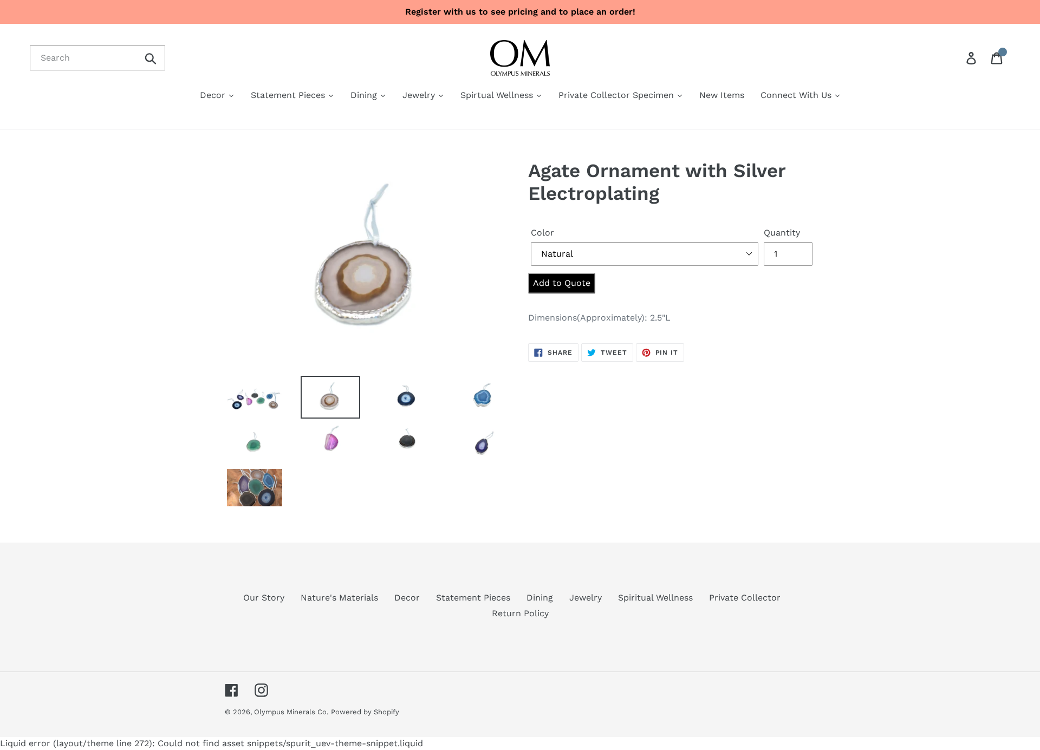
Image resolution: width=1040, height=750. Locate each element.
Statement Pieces (473, 597)
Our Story (263, 597)
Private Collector (745, 597)
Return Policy (520, 613)
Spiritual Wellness (655, 597)
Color (542, 232)
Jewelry (585, 597)
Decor (407, 597)
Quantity (782, 232)
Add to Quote (561, 283)
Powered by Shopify (365, 712)
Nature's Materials (339, 597)
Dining (539, 597)
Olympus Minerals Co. (291, 712)
